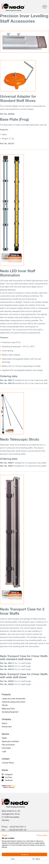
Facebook (9, 780)
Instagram (9, 774)
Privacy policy (42, 835)
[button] (6, 835)
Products (6, 694)
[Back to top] (43, 826)
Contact (6, 759)
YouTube (8, 777)
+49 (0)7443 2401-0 (17, 827)
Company (6, 719)
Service (5, 734)
